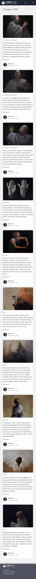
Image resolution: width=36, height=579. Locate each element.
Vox (4, 312)
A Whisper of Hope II (10, 40)
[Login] (29, 2)
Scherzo (5, 255)
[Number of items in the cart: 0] (33, 2)
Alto (4, 530)
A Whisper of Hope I (10, 95)
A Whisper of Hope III (10, 148)
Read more (6, 60)
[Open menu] (25, 3)
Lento (5, 475)
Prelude (5, 420)
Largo (5, 365)
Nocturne (6, 202)
